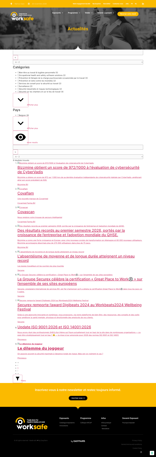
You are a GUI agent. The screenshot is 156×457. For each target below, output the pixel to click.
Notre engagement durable (81, 4)
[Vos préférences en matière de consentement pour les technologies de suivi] (152, 453)
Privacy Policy (137, 440)
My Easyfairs (97, 4)
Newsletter (106, 4)
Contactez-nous (118, 4)
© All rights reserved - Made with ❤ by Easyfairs (31, 440)
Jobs (127, 4)
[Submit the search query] (15, 57)
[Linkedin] (141, 452)
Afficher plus (27, 105)
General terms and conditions (131, 444)
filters (21, 380)
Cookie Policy (137, 448)
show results (27, 142)
